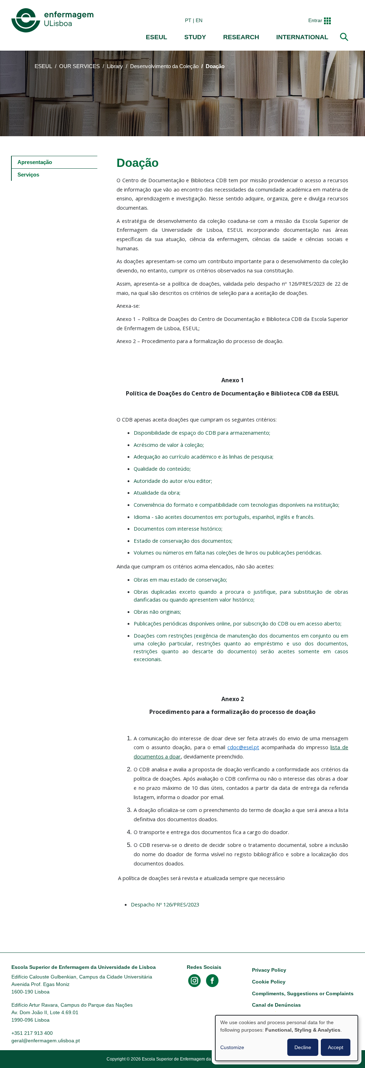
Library (115, 66)
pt (188, 20)
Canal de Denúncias (276, 1005)
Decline (302, 1047)
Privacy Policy (269, 970)
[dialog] (286, 1038)
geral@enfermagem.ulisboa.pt (45, 1040)
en (199, 20)
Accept (335, 1047)
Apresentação (34, 162)
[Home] (53, 20)
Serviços (28, 175)
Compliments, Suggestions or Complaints (303, 993)
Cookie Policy (269, 982)
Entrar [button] (315, 20)
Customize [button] (232, 1047)
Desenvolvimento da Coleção (164, 66)
